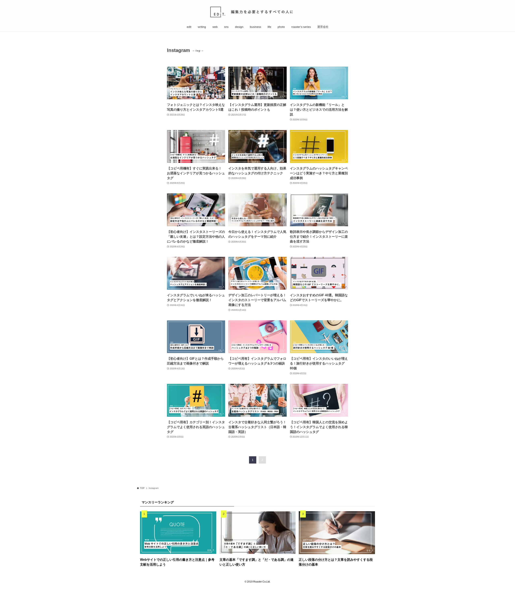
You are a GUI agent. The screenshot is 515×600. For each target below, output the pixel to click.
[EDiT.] (257, 12)
